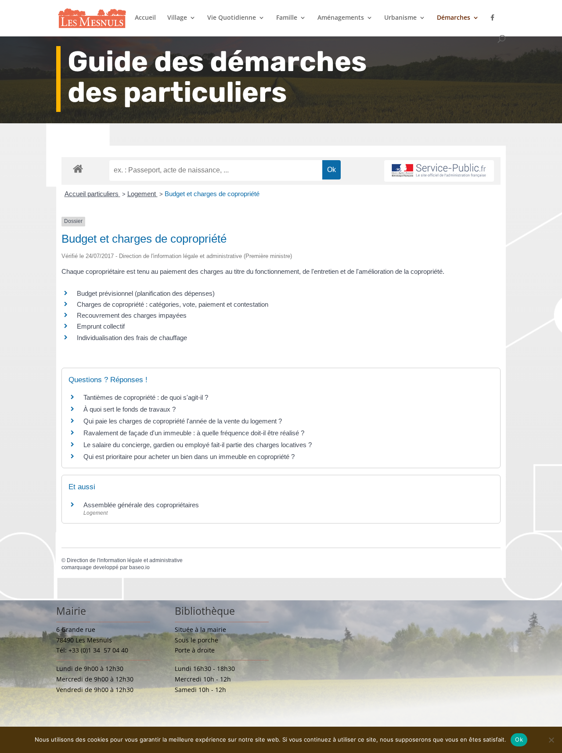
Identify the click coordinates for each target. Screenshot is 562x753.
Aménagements (340, 18)
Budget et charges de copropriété (212, 193)
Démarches (453, 18)
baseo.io (139, 567)
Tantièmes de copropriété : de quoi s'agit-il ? (145, 397)
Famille (286, 18)
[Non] (551, 739)
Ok (519, 739)
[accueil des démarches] (78, 168)
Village (177, 18)
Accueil (145, 18)
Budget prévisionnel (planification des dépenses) (146, 293)
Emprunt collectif (101, 326)
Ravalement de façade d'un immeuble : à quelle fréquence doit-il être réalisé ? (193, 433)
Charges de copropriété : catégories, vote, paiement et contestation (172, 304)
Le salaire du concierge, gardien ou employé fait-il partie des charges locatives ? (197, 444)
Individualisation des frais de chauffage (132, 337)
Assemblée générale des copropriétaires (141, 505)
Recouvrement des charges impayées (132, 315)
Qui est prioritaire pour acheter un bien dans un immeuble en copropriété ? (189, 456)
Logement (142, 193)
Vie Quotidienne (231, 18)
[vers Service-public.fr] (439, 171)
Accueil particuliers (92, 193)
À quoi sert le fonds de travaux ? (129, 409)
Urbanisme (400, 18)
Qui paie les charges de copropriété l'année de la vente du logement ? (182, 421)
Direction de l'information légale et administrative (125, 560)
